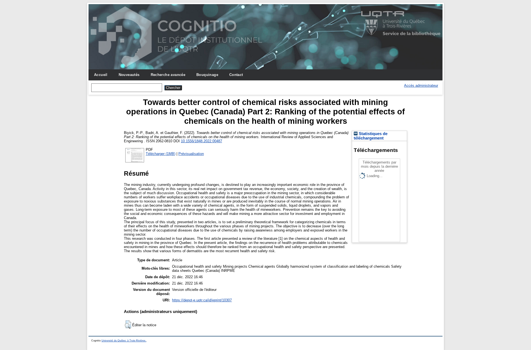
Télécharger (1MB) (160, 154)
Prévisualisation (191, 154)
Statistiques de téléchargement (370, 135)
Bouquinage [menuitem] (207, 75)
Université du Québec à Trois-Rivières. (123, 340)
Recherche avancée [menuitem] (168, 75)
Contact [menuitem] (236, 75)
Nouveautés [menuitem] (129, 75)
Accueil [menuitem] (101, 75)
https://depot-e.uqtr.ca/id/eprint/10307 (202, 300)
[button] (128, 324)
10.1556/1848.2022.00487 (201, 141)
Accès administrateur (421, 85)
